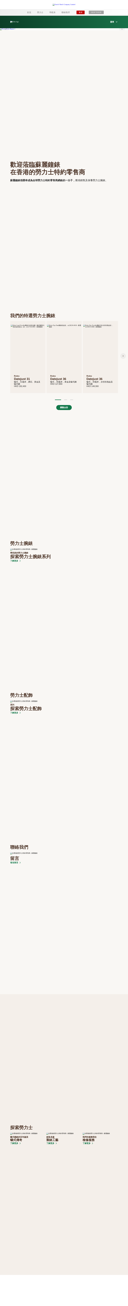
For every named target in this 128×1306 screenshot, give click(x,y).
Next (122, 29)
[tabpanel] (64, 29)
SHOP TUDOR (96, 12)
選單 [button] (112, 22)
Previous (6, 29)
